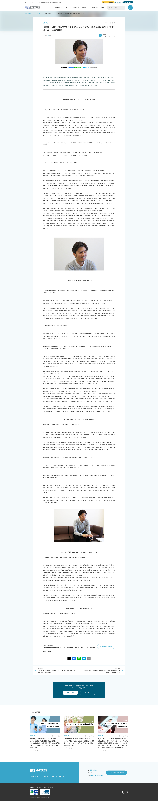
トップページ (28, 13)
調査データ (58, 7)
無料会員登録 (128, 2)
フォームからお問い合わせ (116, 772)
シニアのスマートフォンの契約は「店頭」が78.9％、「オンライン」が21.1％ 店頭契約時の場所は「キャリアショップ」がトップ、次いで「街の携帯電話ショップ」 (79, 742)
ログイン (119, 2)
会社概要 (32, 787)
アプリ (45, 35)
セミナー (84, 7)
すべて (102, 7)
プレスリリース (93, 7)
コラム (67, 7)
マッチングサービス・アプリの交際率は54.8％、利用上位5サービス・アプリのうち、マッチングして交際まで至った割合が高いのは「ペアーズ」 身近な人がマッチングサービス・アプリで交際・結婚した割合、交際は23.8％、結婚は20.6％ (113, 743)
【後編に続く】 (70, 636)
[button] (128, 712)
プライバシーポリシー (49, 787)
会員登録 (61, 776)
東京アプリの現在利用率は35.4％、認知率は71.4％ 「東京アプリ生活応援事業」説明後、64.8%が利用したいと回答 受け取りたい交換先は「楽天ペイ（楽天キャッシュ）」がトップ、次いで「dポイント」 (45, 743)
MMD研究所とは (34, 776)
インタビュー (75, 7)
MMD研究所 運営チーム (109, 36)
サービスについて (45, 776)
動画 (49, 35)
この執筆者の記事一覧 (106, 646)
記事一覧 (54, 776)
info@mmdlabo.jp (96, 775)
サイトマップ (39, 787)
